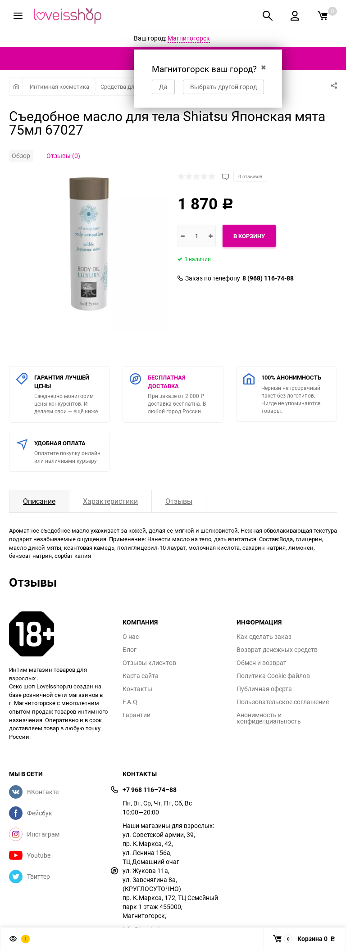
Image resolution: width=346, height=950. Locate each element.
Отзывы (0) (63, 155)
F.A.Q (130, 702)
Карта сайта (141, 676)
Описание (39, 501)
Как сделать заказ (264, 636)
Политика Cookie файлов (273, 676)
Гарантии (136, 715)
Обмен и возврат (262, 663)
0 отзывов (250, 176)
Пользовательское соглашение (283, 702)
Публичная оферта (264, 689)
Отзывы (178, 501)
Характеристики (110, 501)
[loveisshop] (59, 633)
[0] (322, 15)
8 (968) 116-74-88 (268, 278)
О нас (131, 636)
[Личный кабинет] (295, 16)
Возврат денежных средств (277, 650)
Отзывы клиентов (149, 663)
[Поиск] (268, 16)
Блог (130, 650)
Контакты (137, 689)
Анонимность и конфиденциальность (269, 718)
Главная (16, 86)
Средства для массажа (132, 86)
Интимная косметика (59, 86)
